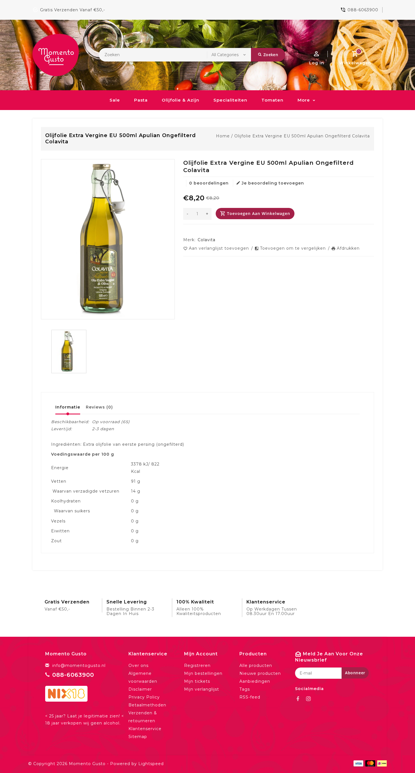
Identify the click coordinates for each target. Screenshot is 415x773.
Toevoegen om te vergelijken (293, 248)
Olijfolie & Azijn (180, 100)
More (304, 100)
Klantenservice (144, 728)
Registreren (197, 665)
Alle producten (255, 665)
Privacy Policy (144, 697)
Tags (244, 689)
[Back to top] (398, 756)
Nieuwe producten (260, 673)
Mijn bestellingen (203, 673)
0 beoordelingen (209, 183)
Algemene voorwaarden (142, 677)
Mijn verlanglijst (201, 689)
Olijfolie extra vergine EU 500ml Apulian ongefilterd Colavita (302, 136)
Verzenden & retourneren (142, 716)
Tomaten (272, 100)
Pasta (141, 100)
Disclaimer (140, 689)
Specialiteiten (230, 100)
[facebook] (299, 698)
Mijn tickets (197, 681)
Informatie (67, 407)
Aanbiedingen (254, 681)
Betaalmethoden (147, 705)
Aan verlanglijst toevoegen (219, 248)
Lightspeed (151, 763)
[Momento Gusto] (55, 55)
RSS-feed (249, 697)
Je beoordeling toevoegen (273, 183)
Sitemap (137, 736)
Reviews (99, 407)
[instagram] (309, 698)
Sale (115, 100)
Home (223, 136)
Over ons (138, 665)
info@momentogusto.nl (79, 665)
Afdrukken (348, 248)
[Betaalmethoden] (381, 763)
